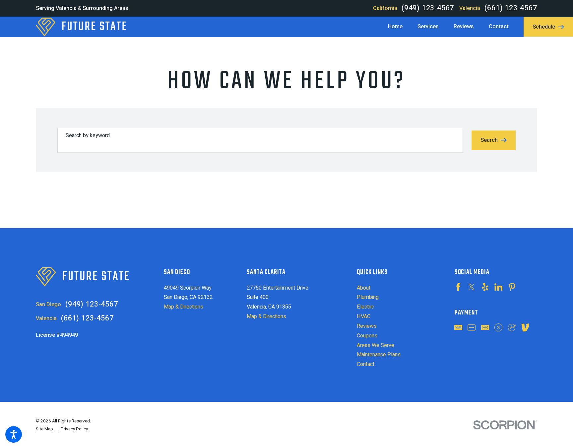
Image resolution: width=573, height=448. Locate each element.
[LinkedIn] (498, 287)
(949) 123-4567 (428, 8)
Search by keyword (88, 135)
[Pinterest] (512, 287)
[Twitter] (472, 287)
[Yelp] (485, 287)
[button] (13, 434)
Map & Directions (183, 307)
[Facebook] (458, 287)
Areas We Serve (375, 345)
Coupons (367, 336)
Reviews (367, 326)
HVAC (363, 316)
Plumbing (368, 297)
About (363, 288)
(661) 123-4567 (510, 8)
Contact (365, 364)
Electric (365, 307)
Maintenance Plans (379, 355)
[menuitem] (399, 27)
